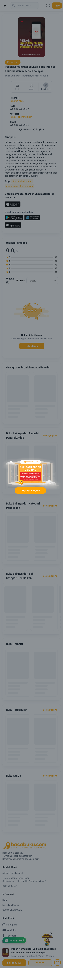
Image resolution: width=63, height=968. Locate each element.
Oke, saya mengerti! (30, 490)
